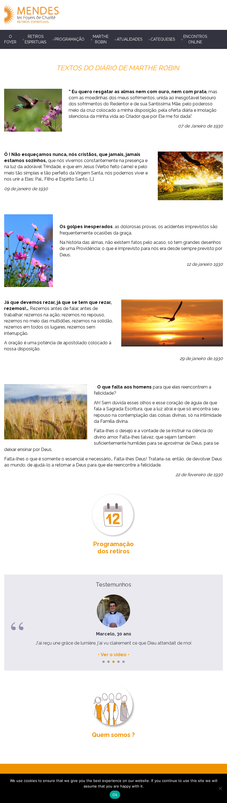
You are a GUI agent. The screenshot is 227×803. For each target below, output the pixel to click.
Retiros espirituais (35, 39)
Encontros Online (195, 39)
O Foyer (10, 39)
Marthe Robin (101, 39)
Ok (114, 794)
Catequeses (163, 39)
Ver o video (114, 654)
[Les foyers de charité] (59, 15)
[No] (220, 788)
